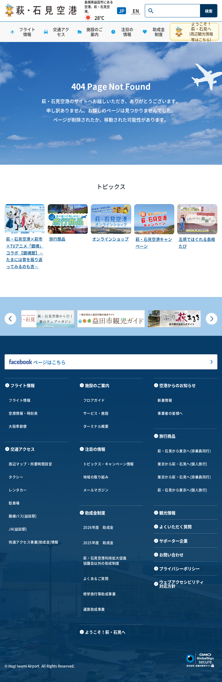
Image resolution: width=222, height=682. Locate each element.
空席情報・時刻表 (23, 413)
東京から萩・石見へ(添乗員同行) (184, 477)
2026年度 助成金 (98, 527)
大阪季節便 (18, 426)
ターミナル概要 (96, 426)
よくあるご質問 (96, 578)
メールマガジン (96, 490)
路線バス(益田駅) (23, 516)
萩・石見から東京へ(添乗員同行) (184, 451)
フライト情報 (19, 400)
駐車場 (14, 503)
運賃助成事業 (94, 609)
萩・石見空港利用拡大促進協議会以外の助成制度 (105, 561)
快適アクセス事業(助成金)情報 (33, 542)
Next (211, 318)
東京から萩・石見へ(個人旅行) (182, 464)
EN (136, 10)
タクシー (16, 477)
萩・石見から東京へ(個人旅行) (182, 490)
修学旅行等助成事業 (99, 594)
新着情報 (165, 400)
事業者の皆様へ (170, 413)
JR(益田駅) (18, 529)
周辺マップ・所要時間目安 (30, 464)
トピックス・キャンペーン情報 (108, 464)
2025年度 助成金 (98, 542)
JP (121, 10)
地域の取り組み (96, 477)
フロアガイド (94, 400)
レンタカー (18, 490)
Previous (10, 318)
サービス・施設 (96, 413)
